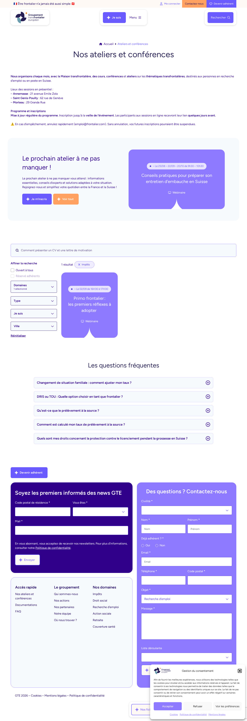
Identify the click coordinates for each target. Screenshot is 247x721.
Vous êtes (80, 502)
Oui (147, 545)
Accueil (109, 44)
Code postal (196, 571)
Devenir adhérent (223, 3)
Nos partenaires (64, 607)
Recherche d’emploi (106, 607)
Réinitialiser (18, 335)
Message (148, 608)
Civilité (147, 501)
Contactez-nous (194, 3)
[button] (240, 671)
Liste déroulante (151, 648)
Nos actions (61, 600)
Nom (145, 520)
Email (146, 552)
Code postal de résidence (32, 502)
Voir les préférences (227, 706)
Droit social (100, 600)
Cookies (174, 714)
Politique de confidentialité (193, 714)
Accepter (167, 706)
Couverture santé (104, 626)
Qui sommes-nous (66, 594)
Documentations (26, 605)
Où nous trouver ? (65, 620)
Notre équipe (62, 613)
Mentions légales (216, 714)
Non (162, 545)
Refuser (197, 706)
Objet (146, 590)
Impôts (97, 594)
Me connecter (172, 3)
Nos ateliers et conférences (24, 596)
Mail (19, 521)
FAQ (18, 611)
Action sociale (102, 613)
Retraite (98, 620)
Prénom (194, 520)
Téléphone (149, 571)
